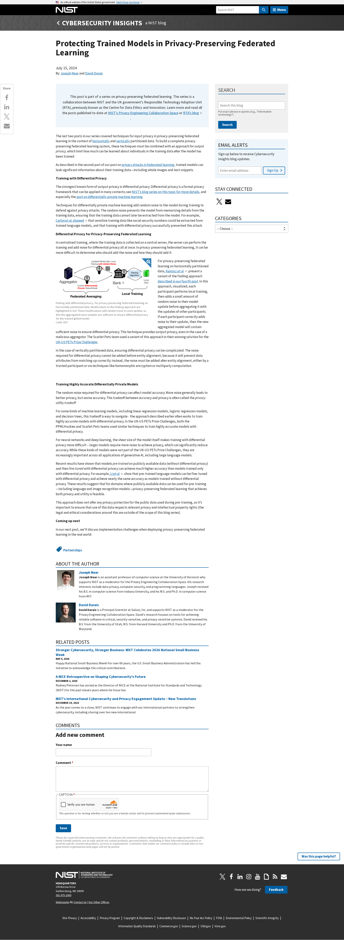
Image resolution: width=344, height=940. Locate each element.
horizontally (101, 141)
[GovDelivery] (228, 201)
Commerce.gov (168, 926)
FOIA (219, 918)
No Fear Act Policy (201, 918)
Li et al (115, 473)
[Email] (7, 126)
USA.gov (205, 926)
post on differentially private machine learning (109, 197)
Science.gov (189, 926)
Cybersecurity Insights (102, 23)
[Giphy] (266, 876)
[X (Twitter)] (219, 201)
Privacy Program (110, 918)
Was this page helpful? (319, 856)
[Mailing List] (284, 876)
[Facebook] (7, 98)
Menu (281, 9)
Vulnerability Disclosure (171, 918)
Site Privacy (69, 918)
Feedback (276, 889)
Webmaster (62, 902)
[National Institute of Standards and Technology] (84, 875)
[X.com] (7, 117)
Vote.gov (220, 926)
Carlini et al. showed (70, 220)
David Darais (94, 73)
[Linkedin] (7, 107)
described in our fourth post (178, 281)
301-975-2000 (63, 895)
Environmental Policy (239, 918)
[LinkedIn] (240, 876)
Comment (64, 763)
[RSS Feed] (275, 876)
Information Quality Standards (137, 926)
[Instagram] (248, 876)
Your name (64, 745)
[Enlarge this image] (103, 279)
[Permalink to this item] (102, 564)
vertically (123, 141)
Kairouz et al (175, 271)
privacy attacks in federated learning (148, 165)
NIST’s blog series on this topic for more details (165, 192)
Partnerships (72, 550)
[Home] (67, 10)
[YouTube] (257, 876)
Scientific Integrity (267, 918)
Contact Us (80, 902)
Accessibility (88, 918)
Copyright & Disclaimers (138, 918)
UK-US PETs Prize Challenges (76, 342)
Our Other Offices (98, 902)
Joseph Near (70, 73)
